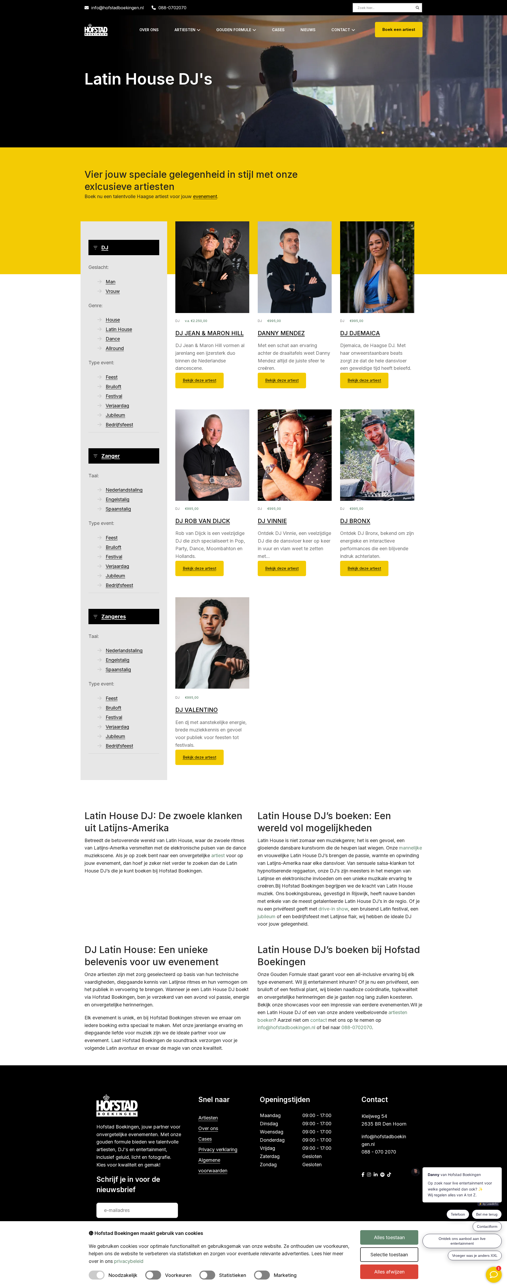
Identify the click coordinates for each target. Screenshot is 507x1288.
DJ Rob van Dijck (202, 520)
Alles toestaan (389, 1237)
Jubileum (115, 415)
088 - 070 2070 (379, 1152)
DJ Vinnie (272, 520)
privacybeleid (128, 1261)
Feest (112, 377)
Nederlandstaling (124, 490)
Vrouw (113, 291)
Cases (278, 29)
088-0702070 (172, 7)
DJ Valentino (196, 709)
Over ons (149, 29)
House (113, 320)
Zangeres (113, 616)
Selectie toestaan (389, 1254)
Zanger (110, 456)
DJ (104, 247)
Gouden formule (233, 29)
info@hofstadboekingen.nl (117, 7)
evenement (205, 196)
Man (110, 281)
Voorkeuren (178, 1275)
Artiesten (185, 29)
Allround (115, 348)
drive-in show (333, 909)
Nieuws (308, 29)
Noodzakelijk (123, 1275)
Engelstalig (117, 499)
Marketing (285, 1275)
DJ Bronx (355, 520)
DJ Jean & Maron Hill (209, 333)
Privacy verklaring (217, 1149)
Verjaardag (117, 405)
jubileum (266, 916)
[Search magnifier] (417, 7)
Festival (114, 396)
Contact (340, 29)
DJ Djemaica (360, 333)
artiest (218, 855)
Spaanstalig (118, 509)
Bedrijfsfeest (119, 424)
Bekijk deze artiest (199, 380)
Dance (113, 339)
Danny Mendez (281, 333)
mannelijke (410, 848)
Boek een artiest (398, 29)
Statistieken (232, 1275)
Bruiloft (113, 386)
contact (318, 1020)
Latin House (119, 329)
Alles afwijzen (389, 1272)
